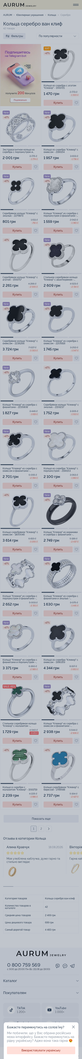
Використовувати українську (41, 1050)
